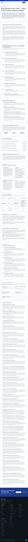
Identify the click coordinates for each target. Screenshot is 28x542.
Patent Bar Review (12, 507)
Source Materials (21, 515)
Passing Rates (2, 513)
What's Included (11, 506)
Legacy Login (11, 526)
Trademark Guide (3, 524)
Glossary (20, 513)
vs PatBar (11, 515)
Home (1, 5)
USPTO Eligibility (3, 532)
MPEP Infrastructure (3, 514)
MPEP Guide (20, 508)
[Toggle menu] (26, 2)
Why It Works (2, 506)
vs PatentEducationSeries (12, 513)
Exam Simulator (11, 508)
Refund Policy (11, 525)
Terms (20, 539)
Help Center (20, 506)
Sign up (24, 2)
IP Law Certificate (3, 519)
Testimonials (2, 508)
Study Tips (20, 507)
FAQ (19, 514)
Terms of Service (12, 524)
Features (2, 507)
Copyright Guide (2, 525)
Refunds (22, 539)
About (10, 519)
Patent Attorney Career (3, 531)
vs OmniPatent (11, 514)
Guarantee (25, 539)
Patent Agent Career (3, 530)
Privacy (18, 539)
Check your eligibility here (5, 232)
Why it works (24, 492)
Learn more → (21, 0)
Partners (2, 515)
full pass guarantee (18, 235)
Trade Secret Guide (3, 526)
